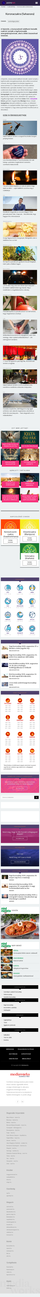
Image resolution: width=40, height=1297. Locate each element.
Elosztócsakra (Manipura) (29, 533)
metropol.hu (10, 1251)
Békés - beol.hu (11, 1122)
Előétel (16, 965)
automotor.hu (10, 1209)
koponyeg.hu (10, 1269)
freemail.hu (10, 1267)
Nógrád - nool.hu (11, 1148)
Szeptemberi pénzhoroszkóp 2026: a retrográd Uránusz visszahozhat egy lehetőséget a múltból (23, 897)
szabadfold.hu (11, 1177)
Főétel (15, 950)
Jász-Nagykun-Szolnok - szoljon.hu (17, 1143)
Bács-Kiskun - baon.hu (13, 1117)
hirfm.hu (9, 1288)
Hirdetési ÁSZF (13, 1058)
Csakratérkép (11, 7)
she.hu (9, 1256)
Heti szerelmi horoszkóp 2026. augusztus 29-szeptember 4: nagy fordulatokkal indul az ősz (22, 886)
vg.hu (8, 1193)
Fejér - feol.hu (11, 1132)
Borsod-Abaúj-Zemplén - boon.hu (16, 1125)
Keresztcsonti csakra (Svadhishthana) (10, 534)
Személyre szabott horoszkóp (13, 992)
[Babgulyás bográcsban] (7, 967)
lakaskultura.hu (11, 1211)
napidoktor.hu (11, 1219)
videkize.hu (10, 1232)
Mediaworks (25, 1065)
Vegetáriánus (18, 958)
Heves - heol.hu (11, 1140)
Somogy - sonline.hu (13, 1150)
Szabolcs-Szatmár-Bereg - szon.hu (17, 1153)
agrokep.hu (10, 1195)
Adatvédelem (13, 1054)
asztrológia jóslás (13, 21)
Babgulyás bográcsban (20, 968)
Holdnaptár (7, 1010)
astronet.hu (10, 1206)
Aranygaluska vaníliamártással (23, 976)
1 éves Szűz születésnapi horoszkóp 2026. (22, 684)
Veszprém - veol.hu (12, 1161)
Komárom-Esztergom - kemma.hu (17, 1145)
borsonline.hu (11, 1245)
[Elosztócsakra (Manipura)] (29, 527)
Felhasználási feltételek (26, 1049)
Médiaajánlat (26, 1058)
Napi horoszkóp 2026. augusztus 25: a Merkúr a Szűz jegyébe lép (23, 647)
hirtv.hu (9, 1179)
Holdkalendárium (20, 862)
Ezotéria (6, 1040)
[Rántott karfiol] (7, 960)
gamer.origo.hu (11, 1214)
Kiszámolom (20, 838)
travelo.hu (9, 1224)
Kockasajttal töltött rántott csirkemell (25, 953)
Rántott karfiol (18, 961)
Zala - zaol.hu (11, 1163)
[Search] (36, 797)
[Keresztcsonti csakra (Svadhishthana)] (10, 527)
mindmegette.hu (11, 1222)
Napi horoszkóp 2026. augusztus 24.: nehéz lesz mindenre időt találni (23, 656)
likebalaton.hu (11, 1217)
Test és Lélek (8, 1037)
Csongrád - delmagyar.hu (14, 1127)
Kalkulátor (7, 1035)
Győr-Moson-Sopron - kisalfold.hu (16, 1135)
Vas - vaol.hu (10, 1158)
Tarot (5, 1022)
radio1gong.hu (11, 1285)
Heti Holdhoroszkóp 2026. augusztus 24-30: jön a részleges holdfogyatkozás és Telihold (23, 665)
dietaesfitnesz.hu (11, 1227)
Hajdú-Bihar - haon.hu (13, 1138)
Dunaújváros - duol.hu (13, 1130)
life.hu (8, 1253)
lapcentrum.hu (11, 1274)
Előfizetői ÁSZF (26, 1054)
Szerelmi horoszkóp (10, 997)
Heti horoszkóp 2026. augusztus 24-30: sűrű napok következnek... (23, 675)
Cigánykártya (7, 1020)
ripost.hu (9, 1248)
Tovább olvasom (10, 541)
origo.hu (9, 1182)
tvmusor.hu (10, 1235)
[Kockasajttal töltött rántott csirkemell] (7, 952)
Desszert (16, 973)
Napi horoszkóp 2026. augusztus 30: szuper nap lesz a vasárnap (23, 876)
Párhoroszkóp (8, 994)
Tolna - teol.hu (11, 1156)
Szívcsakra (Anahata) (29, 557)
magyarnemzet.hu (12, 1174)
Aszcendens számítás (10, 1007)
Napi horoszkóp (8, 1005)
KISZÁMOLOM (20, 788)
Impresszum (10, 1049)
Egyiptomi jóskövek (9, 1025)
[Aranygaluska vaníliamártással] (7, 975)
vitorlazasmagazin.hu (13, 1229)
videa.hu (9, 1272)
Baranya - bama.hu (12, 1120)
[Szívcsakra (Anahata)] (29, 551)
